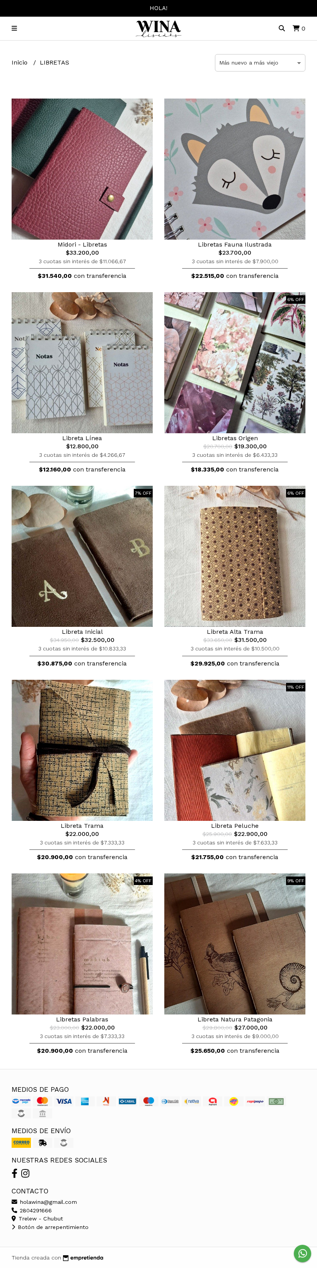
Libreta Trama (82, 825)
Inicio (20, 62)
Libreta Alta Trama (235, 631)
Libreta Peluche (235, 825)
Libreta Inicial (82, 631)
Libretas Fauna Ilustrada (235, 244)
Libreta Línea (82, 438)
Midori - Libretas (82, 244)
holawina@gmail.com (47, 1202)
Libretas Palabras (82, 1019)
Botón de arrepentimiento (52, 1227)
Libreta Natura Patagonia (235, 1019)
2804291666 (35, 1210)
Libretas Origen (235, 438)
